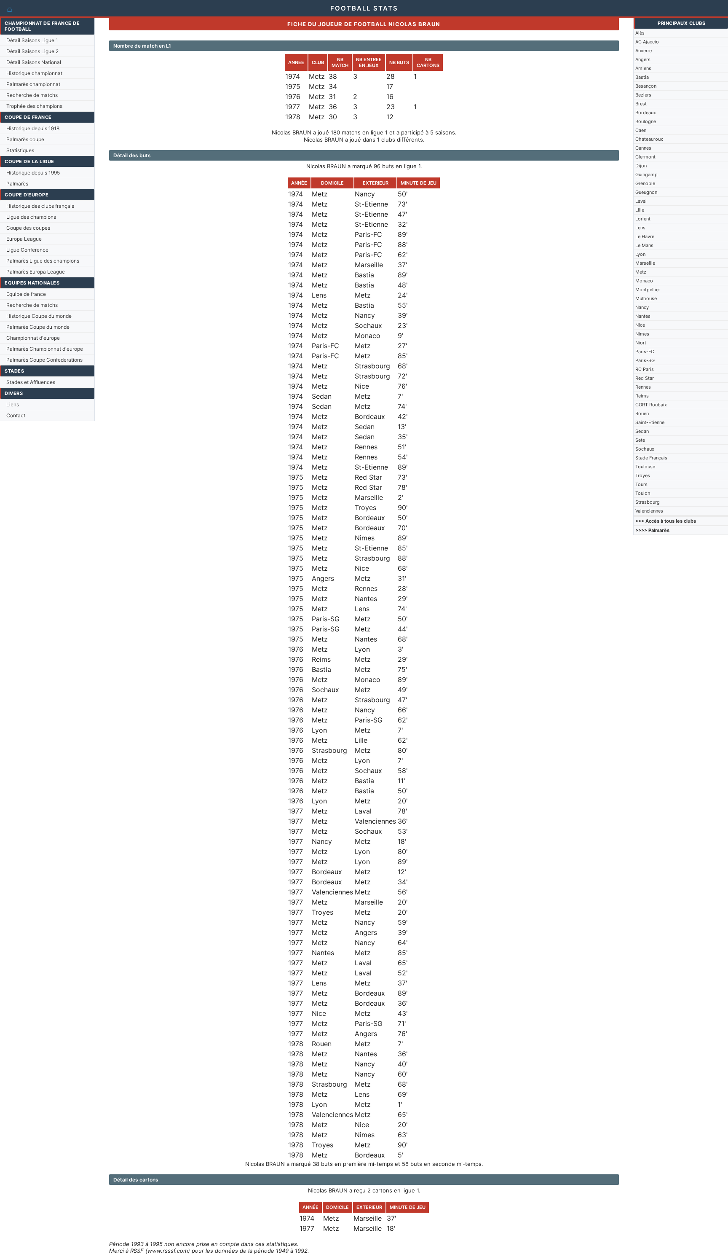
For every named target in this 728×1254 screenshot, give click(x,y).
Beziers (643, 95)
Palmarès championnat (33, 84)
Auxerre (643, 51)
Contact (15, 415)
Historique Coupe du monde (39, 316)
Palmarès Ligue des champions (42, 261)
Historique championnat (34, 73)
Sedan (642, 431)
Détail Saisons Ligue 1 (32, 40)
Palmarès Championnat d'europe (44, 349)
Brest (641, 104)
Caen (640, 130)
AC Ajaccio (647, 42)
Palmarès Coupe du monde (38, 327)
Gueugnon (646, 192)
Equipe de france (26, 294)
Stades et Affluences (30, 382)
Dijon (641, 166)
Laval (641, 201)
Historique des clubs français (40, 206)
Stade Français (651, 458)
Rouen (642, 413)
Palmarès (17, 183)
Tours (641, 484)
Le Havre (644, 236)
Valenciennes (649, 511)
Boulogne (645, 121)
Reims (642, 396)
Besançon (645, 86)
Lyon (640, 254)
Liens (12, 404)
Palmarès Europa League (35, 272)
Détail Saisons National (33, 62)
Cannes (643, 148)
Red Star (644, 378)
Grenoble (645, 183)
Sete (640, 440)
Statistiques (20, 150)
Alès (640, 33)
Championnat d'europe (33, 338)
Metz (640, 272)
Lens (640, 228)
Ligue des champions (31, 217)
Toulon (642, 493)
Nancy (642, 307)
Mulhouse (646, 298)
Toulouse (645, 467)
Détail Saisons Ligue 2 (32, 51)
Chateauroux (649, 139)
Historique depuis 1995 (33, 172)
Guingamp (646, 174)
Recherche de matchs (32, 95)
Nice (640, 325)
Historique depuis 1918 (32, 128)
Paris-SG (645, 360)
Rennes (643, 387)
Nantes (642, 316)
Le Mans (644, 245)
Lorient (642, 219)
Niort (640, 343)
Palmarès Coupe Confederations (44, 360)
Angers (642, 59)
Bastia (642, 77)
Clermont (645, 157)
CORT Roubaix (651, 405)
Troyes (642, 475)
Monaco (644, 281)
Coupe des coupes (28, 228)
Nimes (642, 334)
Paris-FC (644, 351)
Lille (639, 210)
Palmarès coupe (25, 139)
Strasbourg (647, 502)
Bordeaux (645, 112)
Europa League (24, 239)
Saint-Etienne (649, 422)
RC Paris (644, 369)
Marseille (645, 263)
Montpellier (647, 290)
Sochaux (644, 449)
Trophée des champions (34, 106)
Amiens (643, 68)
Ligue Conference (27, 250)
